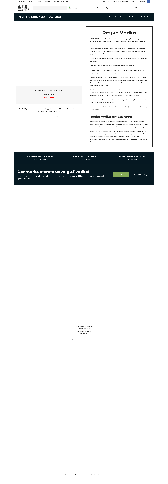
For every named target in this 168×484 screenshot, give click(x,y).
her (119, 137)
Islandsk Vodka (130, 17)
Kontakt (133, 1)
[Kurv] (148, 8)
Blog (104, 1)
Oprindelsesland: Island (130, 139)
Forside (111, 17)
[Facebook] (148, 1)
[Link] (23, 7)
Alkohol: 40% (103, 139)
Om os (108, 1)
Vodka (122, 17)
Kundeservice (115, 1)
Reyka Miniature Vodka (141, 107)
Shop (116, 17)
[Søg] (65, 7)
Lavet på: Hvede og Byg (115, 139)
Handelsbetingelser (125, 1)
